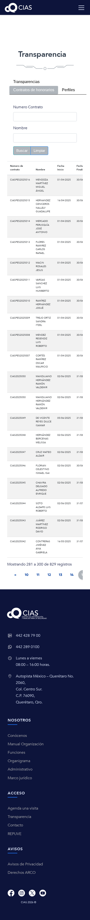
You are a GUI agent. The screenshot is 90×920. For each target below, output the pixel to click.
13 (60, 575)
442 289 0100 (27, 647)
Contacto (15, 825)
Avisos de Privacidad (25, 864)
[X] (32, 892)
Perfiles (68, 90)
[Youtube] (42, 892)
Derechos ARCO (22, 872)
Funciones (16, 752)
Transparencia (19, 816)
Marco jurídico (20, 778)
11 (37, 575)
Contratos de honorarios (33, 90)
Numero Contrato (28, 107)
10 (27, 575)
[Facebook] (11, 892)
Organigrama (19, 761)
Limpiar (39, 150)
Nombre (20, 128)
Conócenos (17, 735)
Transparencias (26, 82)
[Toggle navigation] (81, 8)
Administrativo (20, 769)
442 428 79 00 (28, 635)
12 (49, 575)
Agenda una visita (23, 808)
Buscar (22, 150)
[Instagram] (21, 892)
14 (71, 575)
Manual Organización (26, 744)
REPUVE (14, 833)
